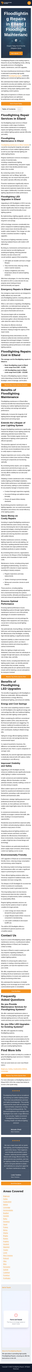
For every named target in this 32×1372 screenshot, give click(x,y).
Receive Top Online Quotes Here (16, 676)
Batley (5, 1219)
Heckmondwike (8, 1210)
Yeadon (5, 1250)
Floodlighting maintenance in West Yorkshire (15, 145)
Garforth (5, 1269)
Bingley (5, 1236)
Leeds (5, 1253)
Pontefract (6, 1275)
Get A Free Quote (16, 1183)
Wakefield (6, 1247)
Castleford (6, 1272)
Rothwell (6, 1258)
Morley (5, 1230)
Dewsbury (6, 1221)
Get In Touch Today (16, 103)
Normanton (6, 1267)
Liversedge (4, 1071)
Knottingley (6, 1278)
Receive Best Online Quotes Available (16, 385)
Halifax (10, 1069)
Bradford (6, 1213)
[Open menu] (29, 3)
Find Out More (16, 991)
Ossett (5, 1224)
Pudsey (5, 1227)
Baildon (5, 1238)
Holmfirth (6, 1216)
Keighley (6, 1241)
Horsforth (6, 1244)
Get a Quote (14, 53)
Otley (4, 1261)
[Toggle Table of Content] (18, 109)
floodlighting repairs (15, 75)
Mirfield (24, 1069)
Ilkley (4, 1264)
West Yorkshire (8, 1255)
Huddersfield (17, 1069)
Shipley (5, 1233)
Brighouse (4, 1069)
